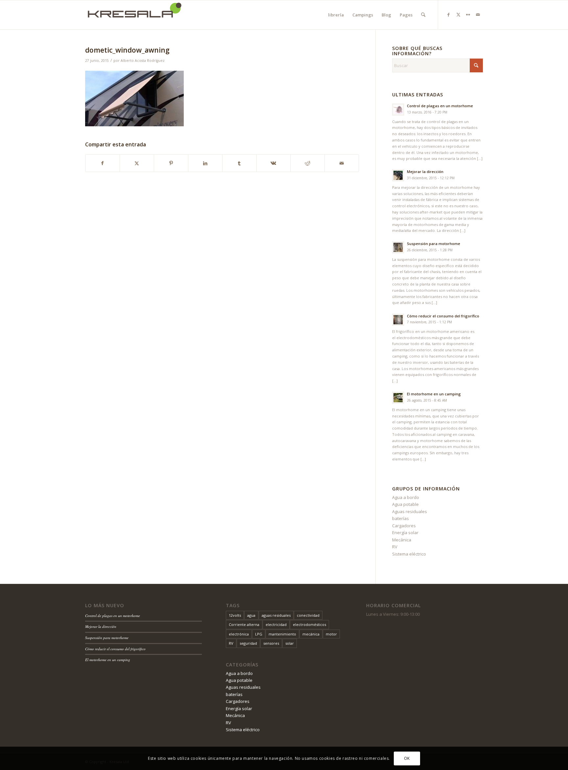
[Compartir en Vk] (274, 163)
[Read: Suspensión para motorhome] (398, 247)
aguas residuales (276, 615)
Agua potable (405, 504)
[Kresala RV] (134, 14)
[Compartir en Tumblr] (239, 163)
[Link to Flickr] (468, 14)
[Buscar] (423, 14)
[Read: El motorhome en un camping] (398, 398)
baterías (400, 518)
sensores (271, 643)
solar (289, 643)
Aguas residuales (409, 511)
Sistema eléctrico (409, 554)
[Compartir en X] (137, 163)
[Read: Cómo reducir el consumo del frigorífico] (398, 320)
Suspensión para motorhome (433, 243)
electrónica (239, 634)
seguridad (248, 643)
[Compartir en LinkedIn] (205, 163)
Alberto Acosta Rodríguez (143, 60)
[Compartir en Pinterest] (171, 163)
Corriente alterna (244, 624)
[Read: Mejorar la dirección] (398, 175)
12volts (235, 615)
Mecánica (401, 540)
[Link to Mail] (478, 14)
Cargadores (404, 526)
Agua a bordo (405, 497)
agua (251, 615)
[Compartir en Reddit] (307, 163)
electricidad (276, 624)
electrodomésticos (309, 624)
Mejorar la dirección (425, 171)
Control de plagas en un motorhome (440, 105)
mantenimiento (282, 634)
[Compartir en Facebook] (102, 163)
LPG (258, 634)
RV (394, 547)
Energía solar (405, 532)
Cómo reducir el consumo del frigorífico (443, 315)
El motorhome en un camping (434, 393)
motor (331, 634)
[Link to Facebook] (448, 14)
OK (407, 758)
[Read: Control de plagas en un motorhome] (398, 109)
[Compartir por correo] (342, 163)
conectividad (308, 615)
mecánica (311, 634)
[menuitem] (336, 14)
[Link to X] (458, 14)
